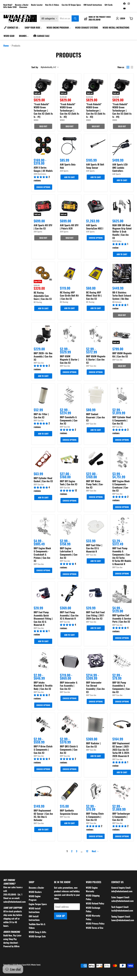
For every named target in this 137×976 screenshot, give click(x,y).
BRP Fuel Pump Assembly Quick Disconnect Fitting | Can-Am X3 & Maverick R (43, 618)
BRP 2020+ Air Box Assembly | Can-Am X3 (43, 356)
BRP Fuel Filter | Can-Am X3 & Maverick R (94, 548)
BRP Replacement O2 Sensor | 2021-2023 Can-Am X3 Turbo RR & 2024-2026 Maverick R (121, 749)
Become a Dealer (21, 5)
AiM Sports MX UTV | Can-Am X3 (43, 226)
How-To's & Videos (52, 5)
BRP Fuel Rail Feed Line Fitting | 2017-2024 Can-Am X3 (95, 615)
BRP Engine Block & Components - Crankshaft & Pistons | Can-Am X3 (42, 554)
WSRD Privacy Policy (95, 923)
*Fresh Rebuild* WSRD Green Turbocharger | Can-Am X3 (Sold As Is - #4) (122, 110)
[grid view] (128, 67)
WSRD (36, 120)
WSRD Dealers (35, 892)
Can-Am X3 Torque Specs (71, 5)
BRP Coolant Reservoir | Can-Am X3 (95, 417)
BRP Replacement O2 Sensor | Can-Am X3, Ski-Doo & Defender (43, 815)
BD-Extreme (116, 302)
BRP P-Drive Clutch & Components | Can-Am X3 (43, 749)
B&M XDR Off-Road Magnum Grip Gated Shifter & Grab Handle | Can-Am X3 (122, 231)
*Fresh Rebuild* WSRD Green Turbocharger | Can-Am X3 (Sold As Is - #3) (95, 110)
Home (6, 45)
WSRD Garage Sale (37, 936)
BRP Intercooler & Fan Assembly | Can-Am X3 (68, 685)
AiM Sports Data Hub (67, 166)
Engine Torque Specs (38, 904)
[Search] (75, 18)
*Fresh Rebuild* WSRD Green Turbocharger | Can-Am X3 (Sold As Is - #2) (69, 110)
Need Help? (7, 5)
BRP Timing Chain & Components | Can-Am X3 (95, 817)
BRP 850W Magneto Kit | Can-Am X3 (122, 354)
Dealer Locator (37, 5)
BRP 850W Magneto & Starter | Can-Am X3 (95, 359)
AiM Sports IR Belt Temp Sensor (95, 166)
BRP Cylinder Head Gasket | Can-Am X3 (43, 479)
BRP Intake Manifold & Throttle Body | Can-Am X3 (43, 685)
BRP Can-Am (39, 362)
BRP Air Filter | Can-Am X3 (41, 415)
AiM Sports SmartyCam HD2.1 (94, 226)
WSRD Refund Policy (95, 903)
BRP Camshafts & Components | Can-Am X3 (69, 420)
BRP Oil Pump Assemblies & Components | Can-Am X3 (121, 687)
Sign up (60, 916)
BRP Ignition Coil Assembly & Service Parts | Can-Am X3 (121, 618)
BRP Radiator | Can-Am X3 (93, 744)
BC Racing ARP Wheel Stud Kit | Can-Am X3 (94, 295)
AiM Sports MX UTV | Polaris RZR (69, 226)
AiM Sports (64, 170)
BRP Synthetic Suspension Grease (69, 812)
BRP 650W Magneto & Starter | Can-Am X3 (69, 359)
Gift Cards (109, 5)
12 (87, 851)
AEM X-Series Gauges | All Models (43, 169)
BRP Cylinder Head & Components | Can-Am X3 (121, 420)
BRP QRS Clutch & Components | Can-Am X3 (69, 749)
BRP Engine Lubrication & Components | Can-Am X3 (69, 552)
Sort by (34, 67)
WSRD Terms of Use (94, 927)
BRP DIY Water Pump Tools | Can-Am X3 (94, 484)
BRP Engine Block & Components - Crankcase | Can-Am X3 (121, 485)
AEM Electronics (40, 173)
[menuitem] (11, 27)
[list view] (132, 67)
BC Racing (38, 302)
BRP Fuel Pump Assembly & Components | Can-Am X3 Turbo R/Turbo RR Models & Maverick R (121, 556)
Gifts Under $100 (10, 7)
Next (94, 851)
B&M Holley (116, 241)
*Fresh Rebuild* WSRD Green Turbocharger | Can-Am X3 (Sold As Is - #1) (43, 110)
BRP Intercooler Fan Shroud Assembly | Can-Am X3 (95, 687)
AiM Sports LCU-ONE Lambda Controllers (120, 167)
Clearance (23, 7)
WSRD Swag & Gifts (37, 932)
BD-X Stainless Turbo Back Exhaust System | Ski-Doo (121, 295)
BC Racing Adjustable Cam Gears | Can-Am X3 (43, 296)
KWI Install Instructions (93, 5)
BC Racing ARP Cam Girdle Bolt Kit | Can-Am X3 (69, 295)
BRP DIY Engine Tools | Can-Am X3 (68, 482)
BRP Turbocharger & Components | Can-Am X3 (121, 817)
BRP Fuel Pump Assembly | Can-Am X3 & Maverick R (69, 615)
